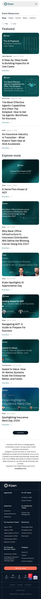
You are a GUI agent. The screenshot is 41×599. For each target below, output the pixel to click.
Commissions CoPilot (11, 536)
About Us (24, 552)
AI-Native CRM (26, 497)
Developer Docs (26, 530)
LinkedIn (12, 584)
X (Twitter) (28, 584)
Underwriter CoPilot (10, 554)
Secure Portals (26, 500)
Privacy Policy (20, 590)
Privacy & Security (27, 558)
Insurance (7, 511)
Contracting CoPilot (10, 539)
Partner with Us (26, 533)
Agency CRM (8, 530)
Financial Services (10, 514)
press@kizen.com (20, 468)
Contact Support (26, 561)
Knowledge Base (27, 527)
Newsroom (25, 536)
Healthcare (7, 517)
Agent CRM (8, 527)
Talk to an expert (20, 568)
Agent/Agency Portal (11, 533)
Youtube (20, 584)
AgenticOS (8, 493)
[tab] (4, 18)
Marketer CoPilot (9, 542)
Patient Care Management (25, 513)
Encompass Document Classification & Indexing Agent (11, 558)
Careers (24, 555)
